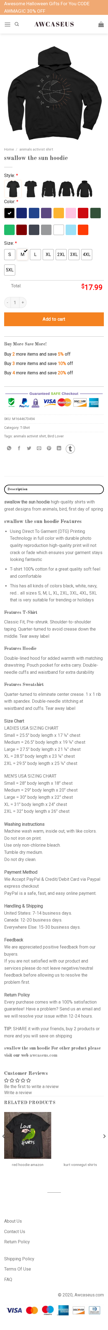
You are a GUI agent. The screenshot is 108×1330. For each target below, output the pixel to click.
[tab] (54, 489)
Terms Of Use (17, 1269)
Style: (11, 175)
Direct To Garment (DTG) (45, 531)
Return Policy (17, 1241)
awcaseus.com (43, 1055)
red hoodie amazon (27, 1164)
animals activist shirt (36, 149)
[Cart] (101, 24)
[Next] (104, 1147)
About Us (13, 1221)
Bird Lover (56, 436)
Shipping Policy (19, 1258)
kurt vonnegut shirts (80, 1164)
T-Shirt (25, 428)
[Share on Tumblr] (70, 449)
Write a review (18, 1092)
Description (17, 489)
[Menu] (7, 24)
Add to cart (54, 319)
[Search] (17, 24)
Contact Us (14, 1231)
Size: (10, 243)
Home (9, 149)
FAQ (8, 1279)
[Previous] (4, 1147)
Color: (11, 201)
